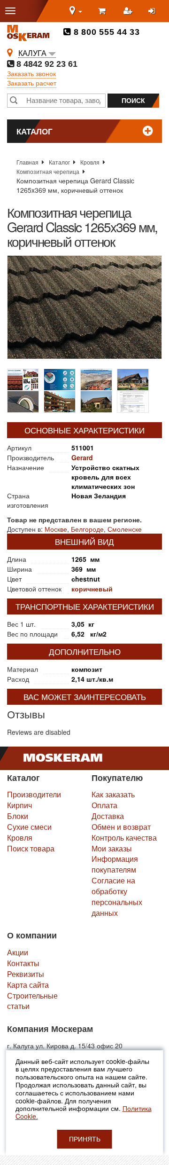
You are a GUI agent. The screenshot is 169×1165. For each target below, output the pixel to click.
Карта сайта (28, 984)
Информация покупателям (115, 864)
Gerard (82, 457)
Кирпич (19, 805)
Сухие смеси (29, 826)
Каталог (59, 162)
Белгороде (87, 529)
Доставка (108, 816)
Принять (84, 1139)
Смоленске (125, 529)
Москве (56, 529)
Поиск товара (30, 848)
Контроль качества (124, 837)
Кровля (90, 162)
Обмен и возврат (121, 826)
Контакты (23, 963)
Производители (34, 794)
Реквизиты (25, 973)
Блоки (17, 816)
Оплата (104, 805)
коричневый (92, 588)
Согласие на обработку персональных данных (117, 896)
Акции (17, 952)
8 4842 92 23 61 (45, 64)
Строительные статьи (32, 1001)
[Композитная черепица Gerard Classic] (84, 307)
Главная (27, 162)
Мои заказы (112, 848)
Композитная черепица (47, 171)
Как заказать (113, 794)
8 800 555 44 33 (105, 32)
